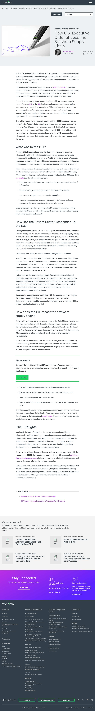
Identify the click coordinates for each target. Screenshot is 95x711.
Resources (6, 639)
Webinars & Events (7, 663)
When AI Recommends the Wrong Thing (76, 540)
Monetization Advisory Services (34, 667)
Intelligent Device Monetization (34, 621)
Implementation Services (32, 669)
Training (27, 672)
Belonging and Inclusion (9, 630)
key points (20, 178)
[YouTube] (88, 700)
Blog (3, 646)
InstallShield (75, 616)
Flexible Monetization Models (34, 626)
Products (28, 644)
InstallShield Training (78, 626)
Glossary (4, 656)
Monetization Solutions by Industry (35, 640)
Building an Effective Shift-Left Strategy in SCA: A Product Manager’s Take (29, 558)
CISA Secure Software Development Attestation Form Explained (43, 501)
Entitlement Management (33, 647)
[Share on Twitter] (89, 54)
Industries (28, 678)
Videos (4, 661)
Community (76, 594)
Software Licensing (31, 650)
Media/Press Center (8, 619)
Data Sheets (5, 651)
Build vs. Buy (29, 629)
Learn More (22, 378)
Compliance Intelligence (32, 657)
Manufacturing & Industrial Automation (33, 684)
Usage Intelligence (30, 655)
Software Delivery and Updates (34, 652)
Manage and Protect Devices (33, 631)
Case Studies (6, 648)
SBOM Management (54, 639)
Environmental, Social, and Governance (10, 624)
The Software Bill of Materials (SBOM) (57, 619)
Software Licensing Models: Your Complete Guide (38, 496)
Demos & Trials (6, 653)
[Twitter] (83, 700)
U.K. (30, 104)
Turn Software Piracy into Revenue (35, 638)
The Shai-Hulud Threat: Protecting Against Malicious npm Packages (77, 558)
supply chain (47, 416)
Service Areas (53, 651)
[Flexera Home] (3, 8)
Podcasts (4, 658)
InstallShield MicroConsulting (81, 628)
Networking (28, 688)
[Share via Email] (92, 54)
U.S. (39, 104)
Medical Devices (30, 690)
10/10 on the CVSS (59, 87)
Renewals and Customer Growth (35, 660)
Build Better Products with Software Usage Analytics (33, 634)
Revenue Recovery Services (33, 674)
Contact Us (5, 633)
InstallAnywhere (77, 619)
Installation (76, 609)
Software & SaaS (30, 681)
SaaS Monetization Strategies (34, 619)
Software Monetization (33, 609)
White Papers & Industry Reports (11, 666)
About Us (5, 609)
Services (27, 664)
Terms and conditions (80, 707)
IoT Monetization (30, 624)
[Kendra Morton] (58, 52)
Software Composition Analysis (67, 29)
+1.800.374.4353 (9, 700)
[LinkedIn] (78, 700)
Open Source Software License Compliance (58, 627)
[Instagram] (92, 700)
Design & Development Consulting (82, 631)
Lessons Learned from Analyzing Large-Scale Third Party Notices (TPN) (28, 541)
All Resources (6, 643)
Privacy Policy (69, 707)
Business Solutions (31, 614)
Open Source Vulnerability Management (56, 631)
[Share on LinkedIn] (85, 54)
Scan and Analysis (54, 641)
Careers (4, 628)
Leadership (5, 616)
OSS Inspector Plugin (55, 644)
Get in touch (53, 592)
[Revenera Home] (8, 604)
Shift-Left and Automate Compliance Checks (56, 623)
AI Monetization (30, 616)
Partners (4, 621)
